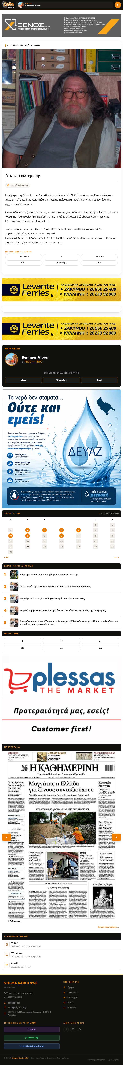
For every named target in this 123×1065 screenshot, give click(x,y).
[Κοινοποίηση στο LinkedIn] (100, 641)
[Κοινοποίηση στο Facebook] (22, 641)
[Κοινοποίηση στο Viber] (22, 648)
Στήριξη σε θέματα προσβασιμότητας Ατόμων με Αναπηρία (49, 574)
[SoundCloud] (79, 1029)
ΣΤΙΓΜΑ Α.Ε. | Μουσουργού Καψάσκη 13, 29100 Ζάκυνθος (29, 1013)
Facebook (24, 257)
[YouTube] (72, 1029)
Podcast (71, 1007)
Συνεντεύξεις (72, 992)
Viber (23, 263)
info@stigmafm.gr (17, 1007)
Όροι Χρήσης (113, 1060)
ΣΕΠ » (116, 557)
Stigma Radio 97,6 (20, 1058)
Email (99, 263)
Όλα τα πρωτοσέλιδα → (108, 927)
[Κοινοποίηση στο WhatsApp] (61, 648)
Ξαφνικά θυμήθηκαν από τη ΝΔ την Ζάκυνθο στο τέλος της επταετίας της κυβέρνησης (63, 610)
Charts (70, 1002)
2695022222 (14, 1003)
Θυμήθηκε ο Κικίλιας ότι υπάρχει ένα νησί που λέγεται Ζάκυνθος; (52, 598)
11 (27, 535)
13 (61, 535)
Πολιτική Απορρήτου (96, 1060)
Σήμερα (70, 987)
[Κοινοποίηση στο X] (61, 641)
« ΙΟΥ (6, 557)
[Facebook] (66, 1029)
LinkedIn (99, 257)
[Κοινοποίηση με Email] (100, 648)
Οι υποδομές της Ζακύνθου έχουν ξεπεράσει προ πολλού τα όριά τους (55, 586)
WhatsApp (61, 263)
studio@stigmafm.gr (33, 1046)
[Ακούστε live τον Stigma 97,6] (118, 5)
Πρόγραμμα (72, 997)
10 (10, 535)
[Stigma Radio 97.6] (8, 4)
